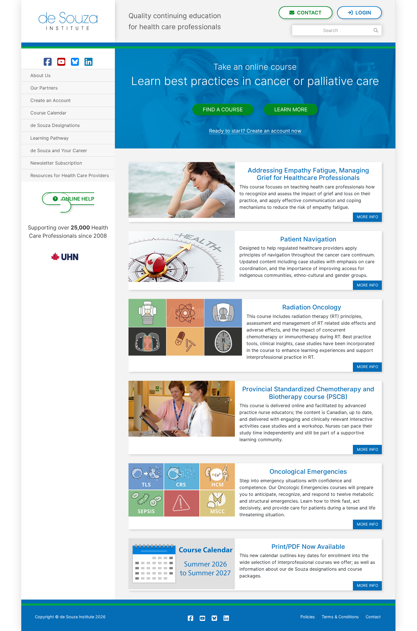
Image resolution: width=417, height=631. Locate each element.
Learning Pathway (49, 138)
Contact (309, 13)
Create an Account (50, 100)
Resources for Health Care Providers (69, 175)
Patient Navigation (308, 239)
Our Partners (44, 88)
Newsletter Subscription (56, 163)
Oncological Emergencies (308, 471)
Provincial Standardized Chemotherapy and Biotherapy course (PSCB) (308, 392)
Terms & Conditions (340, 616)
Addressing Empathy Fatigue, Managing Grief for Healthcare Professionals (308, 174)
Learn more (291, 110)
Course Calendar (48, 113)
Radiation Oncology (311, 307)
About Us (40, 75)
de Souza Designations (55, 125)
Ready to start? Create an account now (255, 131)
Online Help (77, 199)
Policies (307, 616)
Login (363, 13)
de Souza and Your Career (58, 150)
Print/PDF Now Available (308, 546)
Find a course (223, 110)
